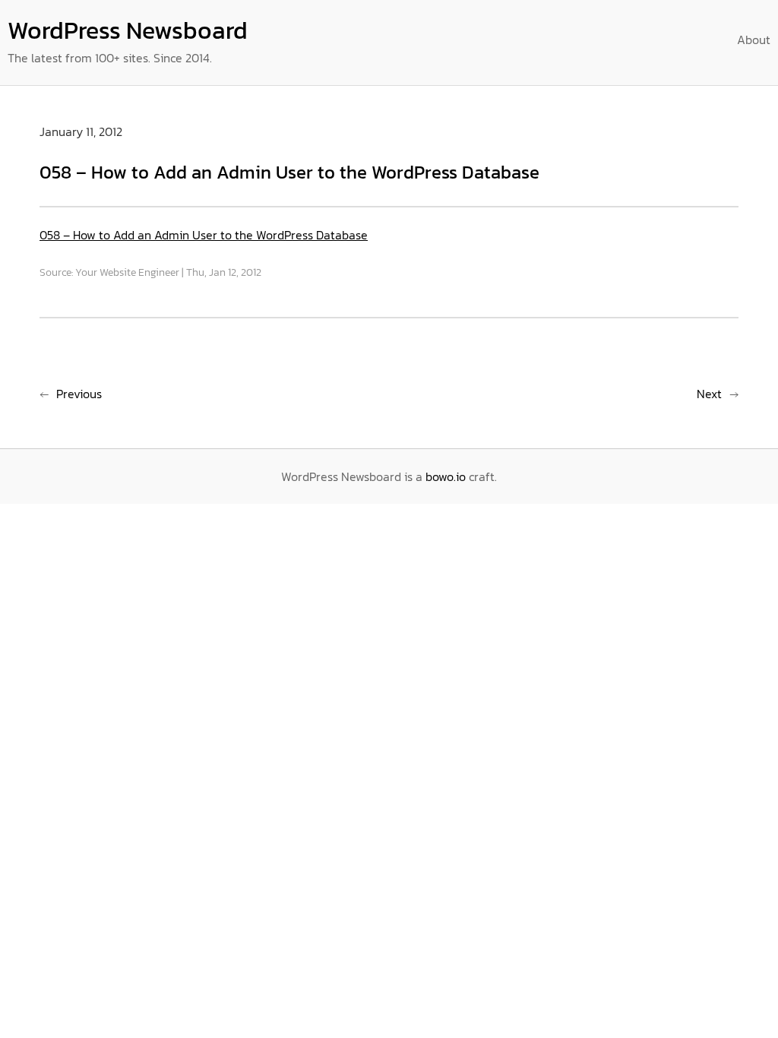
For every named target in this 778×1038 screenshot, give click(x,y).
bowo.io (445, 476)
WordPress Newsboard (128, 30)
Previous (79, 394)
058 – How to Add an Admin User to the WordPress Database (204, 235)
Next (709, 394)
